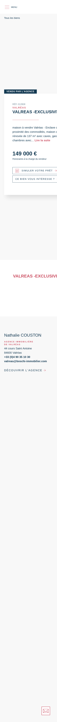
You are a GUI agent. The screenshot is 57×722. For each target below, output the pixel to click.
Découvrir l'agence (23, 377)
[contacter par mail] (46, 711)
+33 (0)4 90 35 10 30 (17, 364)
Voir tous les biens (31, 707)
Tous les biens (12, 18)
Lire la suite (42, 140)
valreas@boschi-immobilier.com (25, 368)
